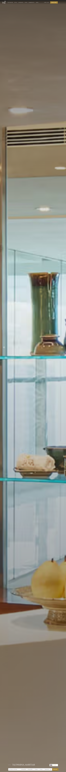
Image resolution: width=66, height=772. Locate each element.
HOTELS (15, 2)
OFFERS (26, 2)
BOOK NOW (55, 769)
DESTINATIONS (10, 2)
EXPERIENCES (20, 2)
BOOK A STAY (54, 2)
